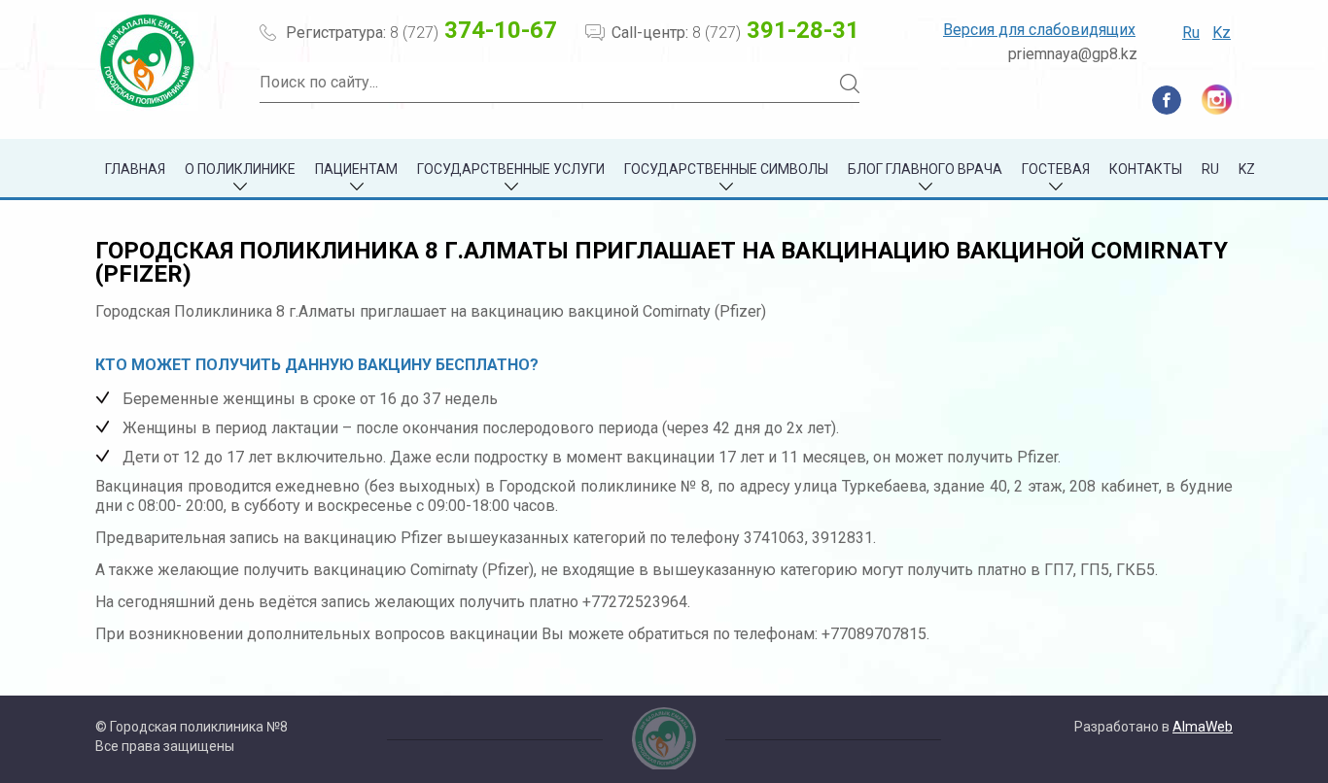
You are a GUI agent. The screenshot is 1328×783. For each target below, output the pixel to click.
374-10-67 (473, 30)
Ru (1191, 32)
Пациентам (356, 169)
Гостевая (1056, 169)
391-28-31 (775, 30)
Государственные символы (726, 169)
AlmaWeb (1202, 726)
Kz (1221, 32)
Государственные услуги (511, 169)
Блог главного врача (925, 169)
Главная (135, 169)
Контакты (1145, 169)
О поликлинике (240, 169)
